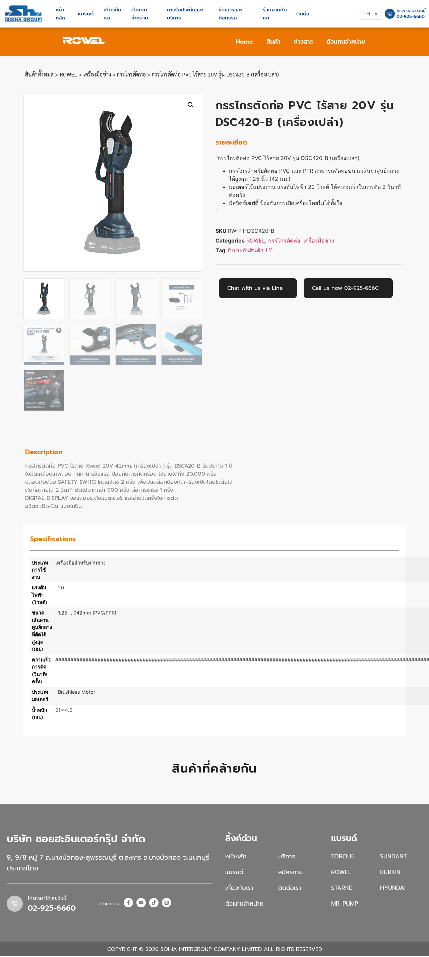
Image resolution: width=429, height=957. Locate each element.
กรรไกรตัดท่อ (131, 74)
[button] (191, 105)
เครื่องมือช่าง (97, 74)
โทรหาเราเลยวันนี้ (411, 11)
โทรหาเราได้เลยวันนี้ (47, 898)
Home (244, 41)
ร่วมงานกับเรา (275, 13)
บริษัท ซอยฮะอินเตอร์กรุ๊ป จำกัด (76, 839)
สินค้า (273, 41)
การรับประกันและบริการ (185, 13)
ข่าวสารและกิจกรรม (230, 13)
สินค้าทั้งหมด (39, 74)
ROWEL (68, 74)
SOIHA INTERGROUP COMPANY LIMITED (211, 949)
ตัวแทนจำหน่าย (139, 13)
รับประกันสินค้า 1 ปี (249, 250)
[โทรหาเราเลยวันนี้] (390, 14)
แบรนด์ (86, 13)
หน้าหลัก (60, 13)
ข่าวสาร (303, 41)
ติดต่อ (302, 13)
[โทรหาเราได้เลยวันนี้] (15, 904)
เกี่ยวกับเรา (112, 13)
